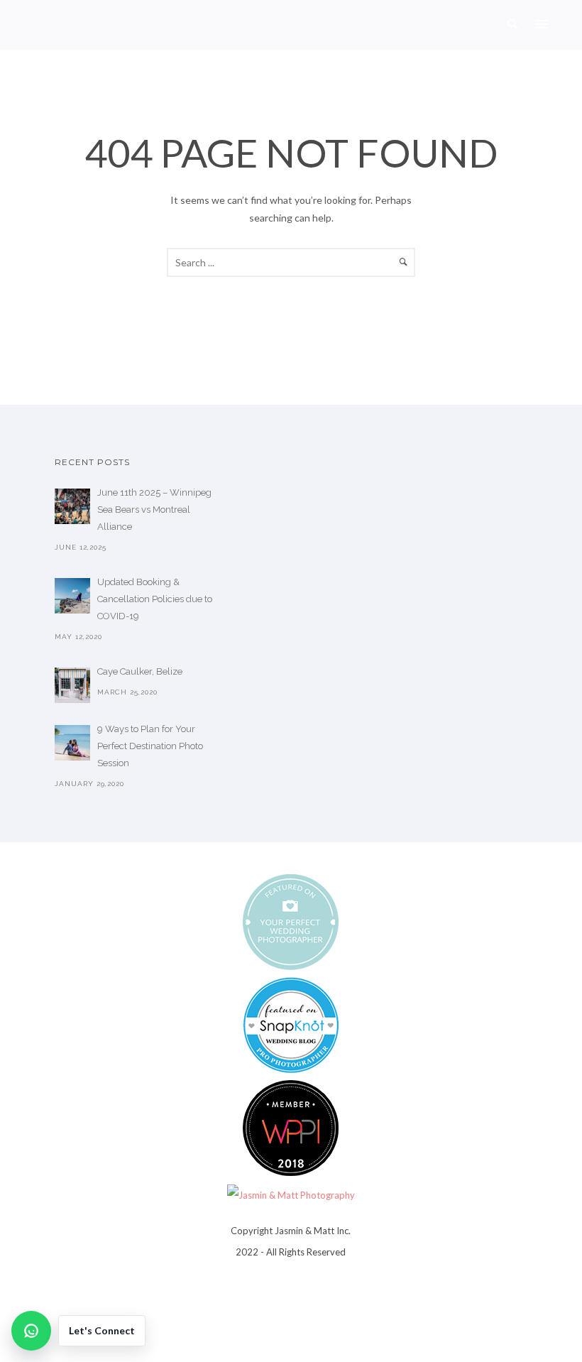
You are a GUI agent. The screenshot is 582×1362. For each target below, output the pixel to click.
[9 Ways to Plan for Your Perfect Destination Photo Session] (72, 743)
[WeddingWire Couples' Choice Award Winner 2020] (291, 1193)
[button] (78, 1331)
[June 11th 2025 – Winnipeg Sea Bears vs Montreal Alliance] (72, 506)
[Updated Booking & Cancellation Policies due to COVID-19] (72, 596)
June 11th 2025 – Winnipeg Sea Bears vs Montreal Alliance (154, 509)
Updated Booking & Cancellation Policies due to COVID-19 (154, 599)
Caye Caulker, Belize (139, 671)
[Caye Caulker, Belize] (72, 685)
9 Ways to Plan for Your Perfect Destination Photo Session (150, 746)
